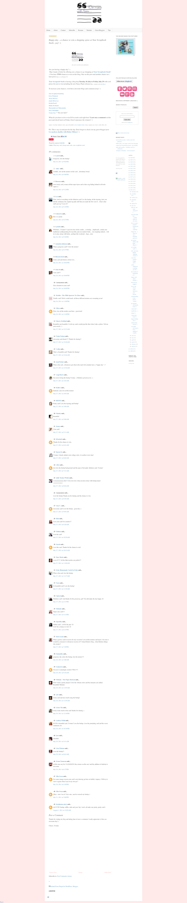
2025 (131, 159)
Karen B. (59, 452)
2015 (131, 181)
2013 (131, 185)
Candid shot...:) (134, 311)
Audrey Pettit (60, 720)
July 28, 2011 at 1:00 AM (61, 660)
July (133, 205)
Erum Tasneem (61, 761)
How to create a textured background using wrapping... (134, 226)
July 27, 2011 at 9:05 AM (61, 512)
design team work (67, 145)
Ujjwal (58, 596)
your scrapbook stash (79, 145)
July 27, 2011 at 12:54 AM (61, 368)
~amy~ (57, 168)
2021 (131, 168)
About (55, 30)
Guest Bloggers (100, 30)
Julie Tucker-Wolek (62, 478)
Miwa (58, 308)
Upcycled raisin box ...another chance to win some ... (134, 218)
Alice (58, 465)
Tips (109, 30)
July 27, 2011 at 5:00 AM (61, 419)
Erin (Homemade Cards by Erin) (67, 570)
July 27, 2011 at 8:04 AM (61, 486)
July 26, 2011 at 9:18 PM (61, 207)
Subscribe (72, 30)
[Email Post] (69, 143)
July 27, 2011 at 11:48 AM (61, 589)
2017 (131, 177)
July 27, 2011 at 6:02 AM (61, 458)
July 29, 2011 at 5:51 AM (61, 741)
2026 (131, 157)
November (134, 193)
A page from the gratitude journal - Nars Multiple (127, 145)
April (133, 339)
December (134, 191)
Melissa (58, 531)
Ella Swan (59, 776)
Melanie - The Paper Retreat (65, 679)
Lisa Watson (60, 748)
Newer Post (52, 872)
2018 (131, 174)
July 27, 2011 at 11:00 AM (61, 563)
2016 (131, 179)
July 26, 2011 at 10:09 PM (61, 288)
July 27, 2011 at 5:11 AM (61, 432)
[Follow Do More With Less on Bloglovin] (124, 82)
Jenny (58, 426)
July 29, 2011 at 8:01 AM (61, 754)
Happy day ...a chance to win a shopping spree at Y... (134, 235)
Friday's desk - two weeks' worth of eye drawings (127, 143)
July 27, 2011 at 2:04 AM (61, 393)
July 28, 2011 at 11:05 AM (61, 688)
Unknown (58, 214)
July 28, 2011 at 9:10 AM (61, 673)
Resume (80, 30)
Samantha (59, 654)
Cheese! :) (133, 313)
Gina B (57, 269)
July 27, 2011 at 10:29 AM (61, 537)
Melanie (58, 609)
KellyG (58, 387)
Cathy (58, 349)
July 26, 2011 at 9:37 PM (61, 250)
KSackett (59, 439)
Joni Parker (60, 362)
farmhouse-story (61, 804)
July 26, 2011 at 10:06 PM (61, 275)
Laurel (57, 155)
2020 (131, 170)
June (133, 335)
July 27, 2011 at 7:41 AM (61, 471)
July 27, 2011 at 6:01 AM (61, 445)
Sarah (58, 544)
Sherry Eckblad (61, 321)
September (134, 199)
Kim (57, 518)
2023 (131, 164)
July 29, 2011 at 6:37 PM (61, 769)
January (133, 346)
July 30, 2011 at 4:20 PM (61, 784)
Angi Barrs (60, 375)
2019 (131, 172)
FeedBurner (130, 122)
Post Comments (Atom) (64, 876)
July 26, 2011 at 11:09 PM (61, 301)
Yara (57, 583)
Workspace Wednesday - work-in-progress (125, 150)
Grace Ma (59, 707)
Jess (57, 735)
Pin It (1, 902)
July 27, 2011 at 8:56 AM (61, 499)
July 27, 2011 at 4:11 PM (61, 614)
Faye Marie (59, 557)
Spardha (59, 621)
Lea (56, 196)
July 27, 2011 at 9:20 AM (61, 524)
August (133, 203)
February (134, 344)
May (133, 337)
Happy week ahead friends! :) (134, 279)
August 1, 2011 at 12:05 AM (62, 810)
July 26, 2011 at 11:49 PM (61, 314)
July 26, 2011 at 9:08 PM (61, 174)
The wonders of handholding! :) (134, 273)
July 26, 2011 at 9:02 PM (61, 162)
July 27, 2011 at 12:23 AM (61, 329)
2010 (131, 349)
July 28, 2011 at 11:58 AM (61, 701)
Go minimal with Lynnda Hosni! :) (134, 305)
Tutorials (89, 30)
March (133, 342)
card (60, 145)
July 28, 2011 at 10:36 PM (61, 728)
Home (48, 30)
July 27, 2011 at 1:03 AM (61, 381)
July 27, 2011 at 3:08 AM (61, 406)
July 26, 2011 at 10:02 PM (61, 263)
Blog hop (56, 145)
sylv (57, 694)
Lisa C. (58, 505)
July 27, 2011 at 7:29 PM (61, 647)
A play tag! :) (134, 308)
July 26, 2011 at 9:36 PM (61, 237)
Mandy (58, 413)
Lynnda (57, 226)
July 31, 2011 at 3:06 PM (61, 797)
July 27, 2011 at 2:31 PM (61, 602)
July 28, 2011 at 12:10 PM (61, 713)
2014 (131, 183)
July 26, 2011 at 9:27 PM (61, 220)
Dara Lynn (59, 636)
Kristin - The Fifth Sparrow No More (68, 295)
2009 (131, 351)
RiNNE (58, 400)
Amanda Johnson (61, 244)
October (133, 197)
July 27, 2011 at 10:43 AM (61, 550)
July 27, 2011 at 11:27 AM (61, 576)
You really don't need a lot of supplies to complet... (134, 329)
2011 (131, 189)
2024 (131, 162)
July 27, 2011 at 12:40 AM (61, 342)
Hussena (58, 181)
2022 (131, 166)
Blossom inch (59, 257)
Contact (63, 30)
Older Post (107, 872)
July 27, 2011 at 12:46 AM (61, 355)
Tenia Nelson (60, 336)
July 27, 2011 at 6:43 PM (61, 630)
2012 (131, 187)
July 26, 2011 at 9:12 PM (61, 189)
